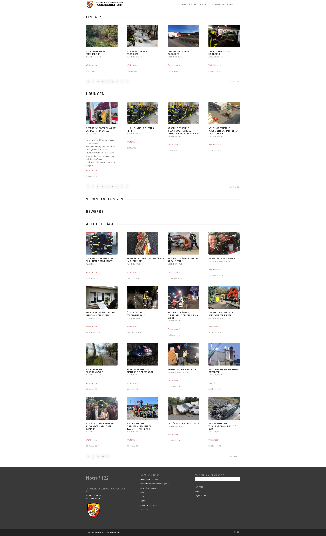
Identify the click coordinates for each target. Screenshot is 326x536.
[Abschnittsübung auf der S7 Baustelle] (183, 243)
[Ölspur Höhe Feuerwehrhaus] (142, 297)
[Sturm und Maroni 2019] (183, 354)
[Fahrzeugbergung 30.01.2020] (224, 36)
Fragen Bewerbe (201, 496)
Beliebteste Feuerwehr (221, 258)
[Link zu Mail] (238, 532)
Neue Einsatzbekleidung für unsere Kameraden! (100, 260)
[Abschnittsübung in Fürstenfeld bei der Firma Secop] (183, 297)
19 (117, 82)
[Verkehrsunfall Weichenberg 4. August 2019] (224, 408)
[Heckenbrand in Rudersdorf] (102, 36)
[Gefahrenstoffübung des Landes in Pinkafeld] (102, 113)
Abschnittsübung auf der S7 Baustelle (183, 260)
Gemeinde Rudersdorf (149, 479)
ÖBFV (142, 501)
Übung (95, 134)
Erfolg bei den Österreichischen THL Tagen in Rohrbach (140, 426)
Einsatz (98, 57)
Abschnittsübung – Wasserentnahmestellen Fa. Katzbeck (223, 131)
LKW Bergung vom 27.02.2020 (178, 52)
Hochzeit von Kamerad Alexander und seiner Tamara (100, 426)
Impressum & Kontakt (114, 532)
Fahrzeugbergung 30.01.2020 (219, 52)
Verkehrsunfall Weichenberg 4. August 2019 (222, 426)
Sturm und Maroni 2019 (182, 369)
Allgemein (90, 57)
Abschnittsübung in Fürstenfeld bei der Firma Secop (183, 315)
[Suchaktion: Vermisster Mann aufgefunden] (102, 297)
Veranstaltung (223, 261)
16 (103, 82)
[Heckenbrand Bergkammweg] (102, 354)
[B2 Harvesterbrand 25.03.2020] (142, 36)
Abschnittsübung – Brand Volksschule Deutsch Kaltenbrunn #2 (183, 131)
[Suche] (237, 4)
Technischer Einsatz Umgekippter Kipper (220, 314)
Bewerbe (139, 264)
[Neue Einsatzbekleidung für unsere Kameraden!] (102, 243)
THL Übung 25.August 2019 (183, 423)
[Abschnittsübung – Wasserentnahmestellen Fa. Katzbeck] (224, 113)
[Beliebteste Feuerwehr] (224, 243)
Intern (197, 491)
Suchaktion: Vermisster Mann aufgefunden (100, 314)
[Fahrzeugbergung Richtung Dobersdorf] (142, 354)
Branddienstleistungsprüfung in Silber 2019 (145, 260)
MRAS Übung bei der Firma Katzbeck (223, 371)
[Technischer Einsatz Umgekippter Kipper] (224, 297)
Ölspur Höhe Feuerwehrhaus (136, 314)
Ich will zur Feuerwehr (148, 505)
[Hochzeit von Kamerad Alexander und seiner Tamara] (102, 408)
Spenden (144, 509)
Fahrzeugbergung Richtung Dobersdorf (140, 371)
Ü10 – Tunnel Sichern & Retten (140, 129)
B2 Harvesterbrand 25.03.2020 (138, 52)
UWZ (142, 492)
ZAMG (142, 496)
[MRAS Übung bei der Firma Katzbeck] (224, 354)
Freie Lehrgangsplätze (149, 488)
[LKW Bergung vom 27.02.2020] (183, 36)
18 (112, 82)
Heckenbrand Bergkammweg (94, 371)
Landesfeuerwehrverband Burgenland (155, 484)
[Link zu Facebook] (234, 532)
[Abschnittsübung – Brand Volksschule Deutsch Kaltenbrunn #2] (183, 113)
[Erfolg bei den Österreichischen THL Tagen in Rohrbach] (142, 408)
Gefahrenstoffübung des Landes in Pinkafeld (101, 129)
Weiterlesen (91, 65)
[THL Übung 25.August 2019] (183, 408)
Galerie (89, 134)
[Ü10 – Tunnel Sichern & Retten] (142, 113)
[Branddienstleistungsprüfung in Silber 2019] (142, 243)
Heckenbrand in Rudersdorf (95, 52)
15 (98, 82)
